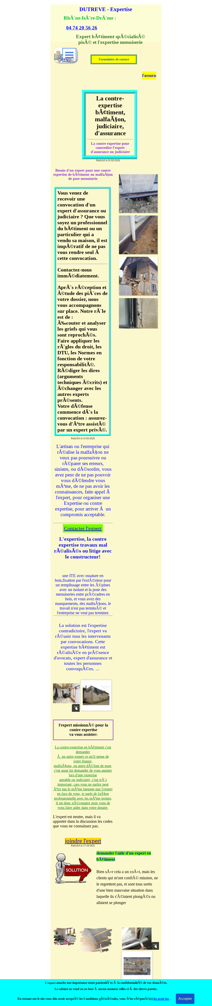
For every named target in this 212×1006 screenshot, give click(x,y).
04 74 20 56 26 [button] (81, 27)
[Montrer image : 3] (96, 695)
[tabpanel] (103, 22)
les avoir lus (161, 999)
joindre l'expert (83, 841)
